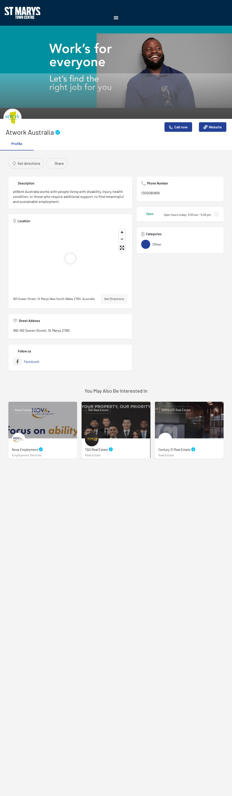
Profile (16, 143)
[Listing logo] (12, 118)
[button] (116, 17)
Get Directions (114, 299)
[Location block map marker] (70, 258)
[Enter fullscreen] (122, 248)
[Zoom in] (122, 232)
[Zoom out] (122, 239)
